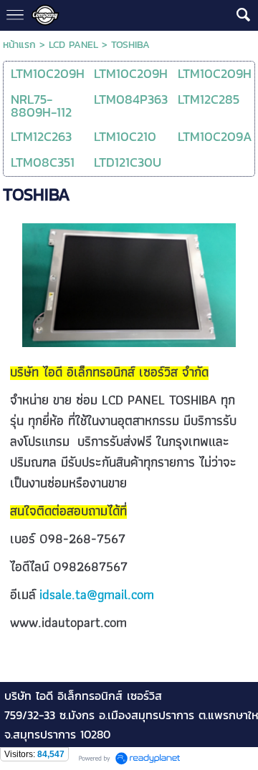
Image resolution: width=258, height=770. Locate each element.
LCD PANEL (73, 44)
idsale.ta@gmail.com (96, 594)
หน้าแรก (19, 44)
